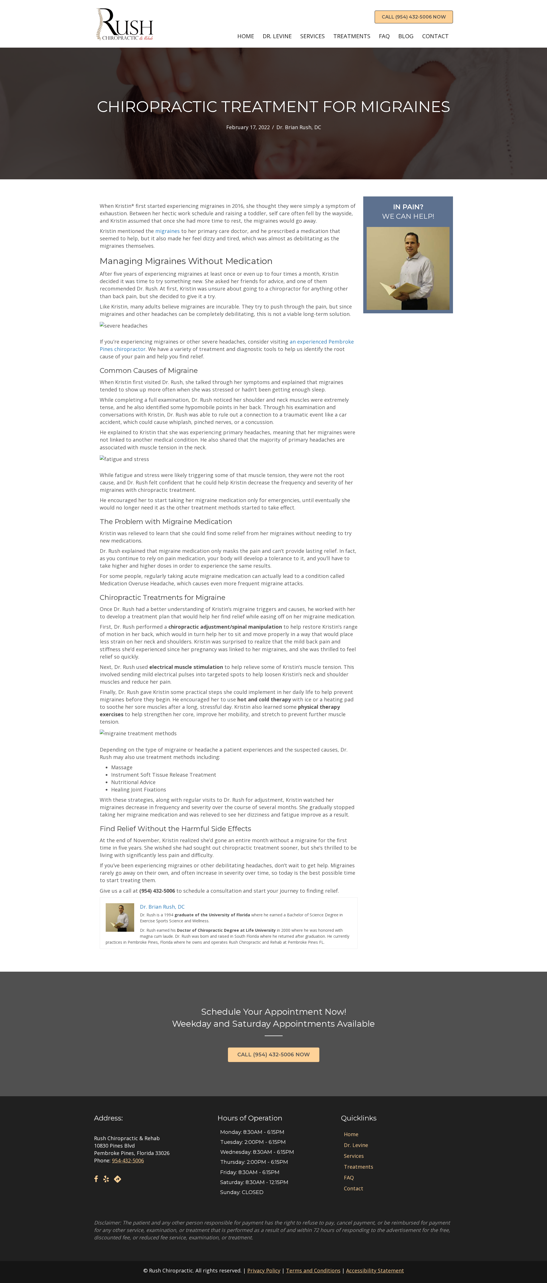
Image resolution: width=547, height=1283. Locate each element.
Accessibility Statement (375, 1270)
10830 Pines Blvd (114, 1145)
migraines (167, 231)
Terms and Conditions (313, 1270)
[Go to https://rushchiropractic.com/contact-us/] (408, 254)
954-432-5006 (128, 1160)
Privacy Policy (263, 1270)
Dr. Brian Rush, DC (298, 127)
